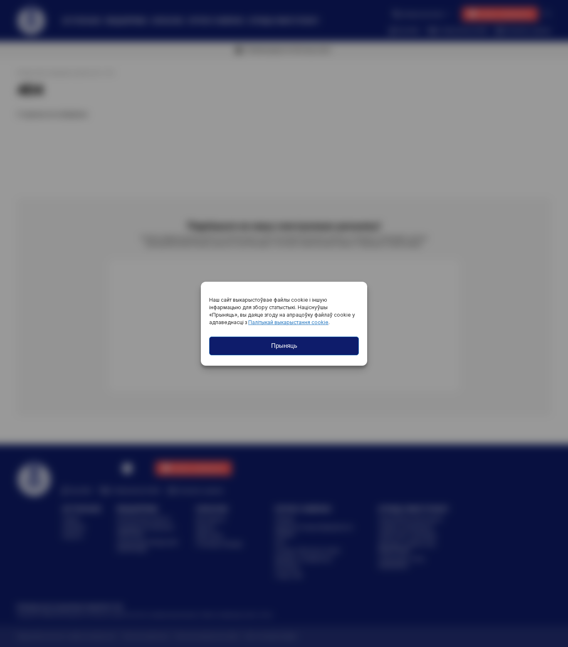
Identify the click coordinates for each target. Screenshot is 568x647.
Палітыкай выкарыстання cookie (288, 322)
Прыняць (284, 345)
